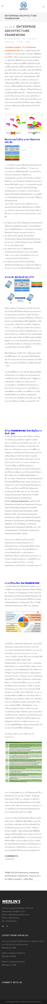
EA (12, 873)
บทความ (25, 39)
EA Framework (21, 873)
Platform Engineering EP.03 (13, 953)
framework (23, 876)
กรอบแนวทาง (35, 876)
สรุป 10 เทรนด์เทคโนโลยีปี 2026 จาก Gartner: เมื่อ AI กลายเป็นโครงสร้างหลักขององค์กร (23, 942)
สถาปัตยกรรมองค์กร (13, 879)
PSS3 (33, 39)
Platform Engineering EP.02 (13, 962)
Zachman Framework (20, 501)
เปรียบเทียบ (28, 879)
